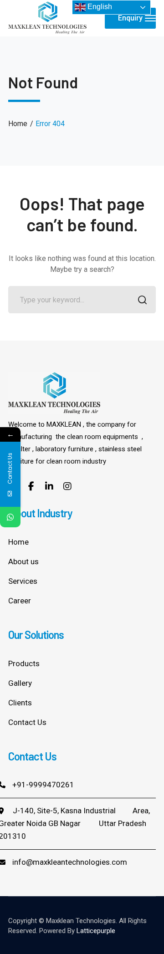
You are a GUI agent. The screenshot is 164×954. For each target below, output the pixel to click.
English (99, 6)
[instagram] (67, 485)
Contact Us (27, 722)
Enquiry (130, 18)
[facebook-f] (31, 485)
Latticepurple (96, 931)
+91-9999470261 (43, 784)
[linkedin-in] (49, 485)
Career (19, 600)
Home (17, 123)
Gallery (20, 683)
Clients (20, 702)
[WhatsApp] (10, 517)
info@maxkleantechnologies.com (69, 862)
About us (23, 561)
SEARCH (142, 299)
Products (24, 663)
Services (22, 581)
